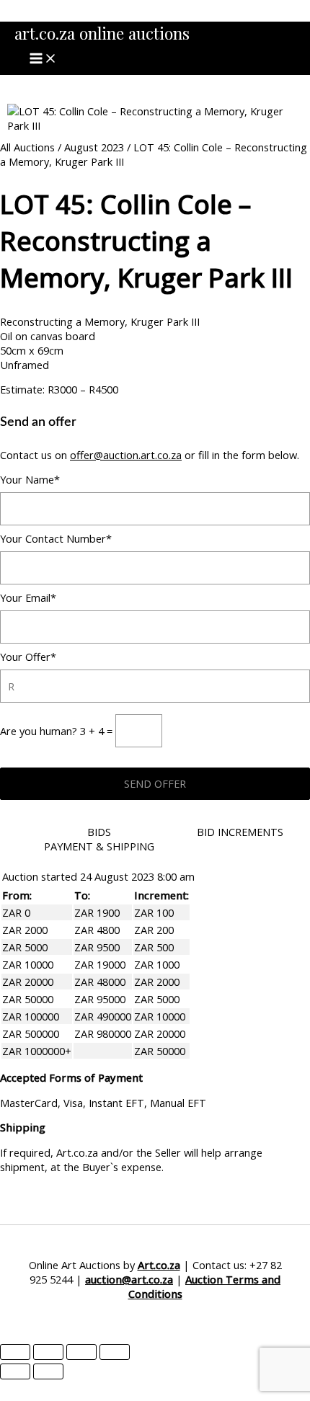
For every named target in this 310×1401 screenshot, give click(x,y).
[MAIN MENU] (43, 59)
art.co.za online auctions (102, 33)
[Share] (81, 1352)
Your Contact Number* (56, 538)
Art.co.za (159, 1265)
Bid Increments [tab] (240, 831)
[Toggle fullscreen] (48, 1352)
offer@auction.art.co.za (126, 455)
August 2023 (94, 147)
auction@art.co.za (129, 1279)
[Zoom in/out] (15, 1352)
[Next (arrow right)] (48, 1371)
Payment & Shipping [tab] (99, 846)
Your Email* (28, 597)
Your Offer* (28, 656)
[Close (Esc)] (114, 1352)
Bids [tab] (99, 831)
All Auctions (27, 147)
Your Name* (30, 479)
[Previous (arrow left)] (15, 1371)
